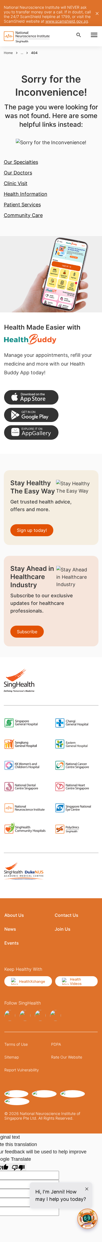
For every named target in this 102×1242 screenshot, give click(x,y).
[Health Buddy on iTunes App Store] (31, 397)
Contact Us (66, 915)
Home (8, 53)
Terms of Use (16, 1044)
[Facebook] (9, 1015)
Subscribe (27, 631)
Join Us (62, 929)
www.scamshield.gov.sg (66, 21)
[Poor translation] (18, 1167)
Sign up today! (32, 530)
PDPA (56, 1044)
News (10, 929)
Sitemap (11, 1057)
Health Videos (76, 981)
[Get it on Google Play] (31, 415)
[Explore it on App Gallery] (31, 432)
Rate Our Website (66, 1057)
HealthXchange (32, 981)
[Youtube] (55, 1015)
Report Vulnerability (21, 1070)
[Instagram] (25, 1015)
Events (11, 943)
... (22, 53)
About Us (14, 915)
